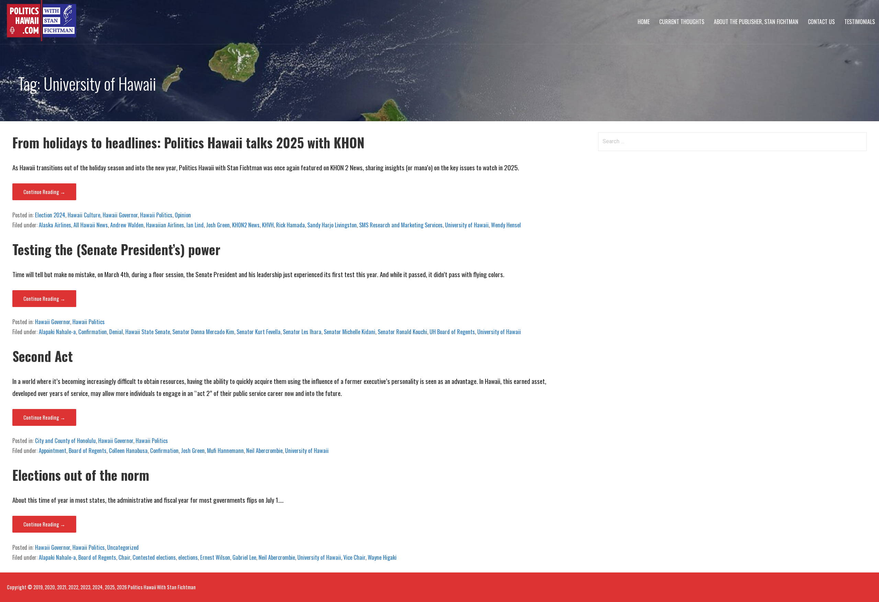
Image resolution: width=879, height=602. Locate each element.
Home (644, 22)
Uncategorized (123, 547)
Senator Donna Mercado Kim (203, 332)
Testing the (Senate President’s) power (116, 249)
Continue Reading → (44, 191)
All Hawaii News (90, 225)
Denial (116, 332)
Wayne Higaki (382, 557)
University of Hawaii (467, 225)
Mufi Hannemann (225, 450)
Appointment (52, 450)
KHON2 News (246, 225)
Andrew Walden (127, 225)
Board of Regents (87, 450)
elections (188, 557)
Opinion (183, 215)
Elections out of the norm (80, 475)
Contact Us (821, 22)
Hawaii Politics (156, 215)
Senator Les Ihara (302, 332)
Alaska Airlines (55, 225)
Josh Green (218, 225)
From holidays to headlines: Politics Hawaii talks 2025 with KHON (188, 142)
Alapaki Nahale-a (57, 332)
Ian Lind (195, 225)
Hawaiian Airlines (165, 225)
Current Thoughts (681, 22)
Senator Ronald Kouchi (402, 332)
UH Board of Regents (452, 332)
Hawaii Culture (84, 215)
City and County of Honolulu (65, 440)
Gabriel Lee (244, 557)
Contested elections (154, 557)
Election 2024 (50, 215)
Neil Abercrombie (264, 450)
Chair (124, 557)
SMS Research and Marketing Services (401, 225)
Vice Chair (354, 557)
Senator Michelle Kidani (349, 332)
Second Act (42, 356)
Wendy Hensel (506, 225)
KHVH (268, 225)
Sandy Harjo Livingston (332, 225)
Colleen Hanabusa (128, 450)
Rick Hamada (290, 225)
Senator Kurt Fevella (259, 332)
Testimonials (859, 22)
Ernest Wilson (215, 557)
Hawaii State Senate (147, 332)
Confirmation (92, 332)
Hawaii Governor (120, 215)
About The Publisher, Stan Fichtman (756, 22)
